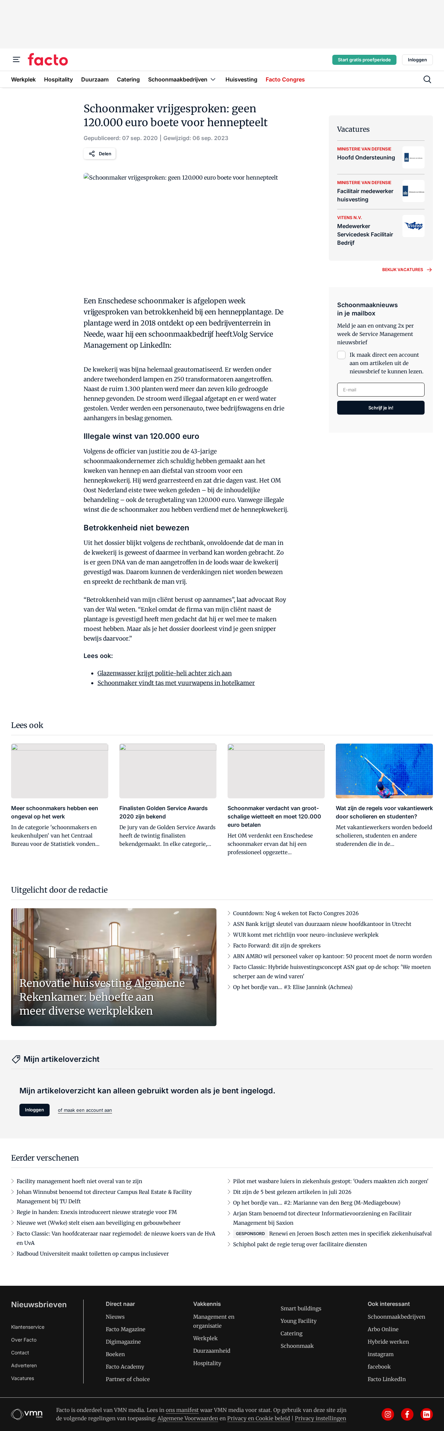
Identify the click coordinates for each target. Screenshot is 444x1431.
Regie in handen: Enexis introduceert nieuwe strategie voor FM (97, 1212)
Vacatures (22, 1378)
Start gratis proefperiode (364, 59)
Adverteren (24, 1365)
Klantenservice (27, 1327)
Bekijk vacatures (402, 269)
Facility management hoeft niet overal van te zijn (79, 1181)
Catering (291, 1333)
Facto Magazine (125, 1329)
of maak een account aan (85, 1110)
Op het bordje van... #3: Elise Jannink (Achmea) (292, 987)
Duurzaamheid (211, 1350)
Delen (105, 153)
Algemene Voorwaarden (187, 1418)
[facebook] (407, 1414)
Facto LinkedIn (387, 1379)
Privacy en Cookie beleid (258, 1418)
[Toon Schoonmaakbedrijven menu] (213, 79)
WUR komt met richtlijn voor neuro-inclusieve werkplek (306, 934)
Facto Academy (125, 1366)
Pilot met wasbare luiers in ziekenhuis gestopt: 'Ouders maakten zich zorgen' (331, 1181)
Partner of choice (128, 1379)
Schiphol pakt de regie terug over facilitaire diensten (300, 1244)
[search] (427, 79)
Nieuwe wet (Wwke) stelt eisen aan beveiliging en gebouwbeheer (99, 1223)
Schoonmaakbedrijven (396, 1316)
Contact (20, 1352)
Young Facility (299, 1321)
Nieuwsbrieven (39, 1304)
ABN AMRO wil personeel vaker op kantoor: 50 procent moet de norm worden (332, 956)
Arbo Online (383, 1329)
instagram (381, 1354)
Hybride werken (388, 1341)
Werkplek (205, 1338)
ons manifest (182, 1410)
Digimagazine (123, 1341)
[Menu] (16, 60)
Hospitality (207, 1363)
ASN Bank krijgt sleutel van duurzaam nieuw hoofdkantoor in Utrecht (322, 924)
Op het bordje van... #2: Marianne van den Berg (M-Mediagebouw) (316, 1202)
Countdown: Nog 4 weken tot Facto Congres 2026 (296, 913)
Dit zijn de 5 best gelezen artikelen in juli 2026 (292, 1192)
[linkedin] (426, 1414)
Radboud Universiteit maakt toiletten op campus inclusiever (93, 1253)
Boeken (115, 1354)
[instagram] (388, 1414)
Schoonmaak (297, 1346)
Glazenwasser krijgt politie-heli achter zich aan (164, 673)
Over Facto (23, 1340)
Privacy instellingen (320, 1418)
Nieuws (115, 1316)
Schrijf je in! (380, 407)
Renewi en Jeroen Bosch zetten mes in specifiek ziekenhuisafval (350, 1233)
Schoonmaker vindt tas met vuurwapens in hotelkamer (176, 683)
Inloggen (417, 59)
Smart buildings (301, 1308)
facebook (379, 1366)
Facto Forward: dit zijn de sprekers (277, 945)
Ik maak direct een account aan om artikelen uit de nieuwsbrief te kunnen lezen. (387, 363)
